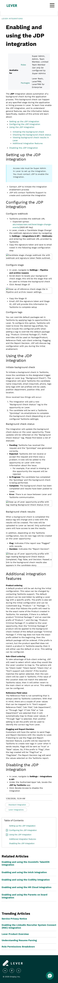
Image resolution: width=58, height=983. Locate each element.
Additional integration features (28, 143)
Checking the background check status (32, 135)
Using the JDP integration (21, 127)
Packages (25, 83)
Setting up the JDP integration (24, 121)
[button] (50, 976)
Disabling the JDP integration (23, 148)
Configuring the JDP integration (24, 124)
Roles (23, 65)
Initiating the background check (28, 132)
